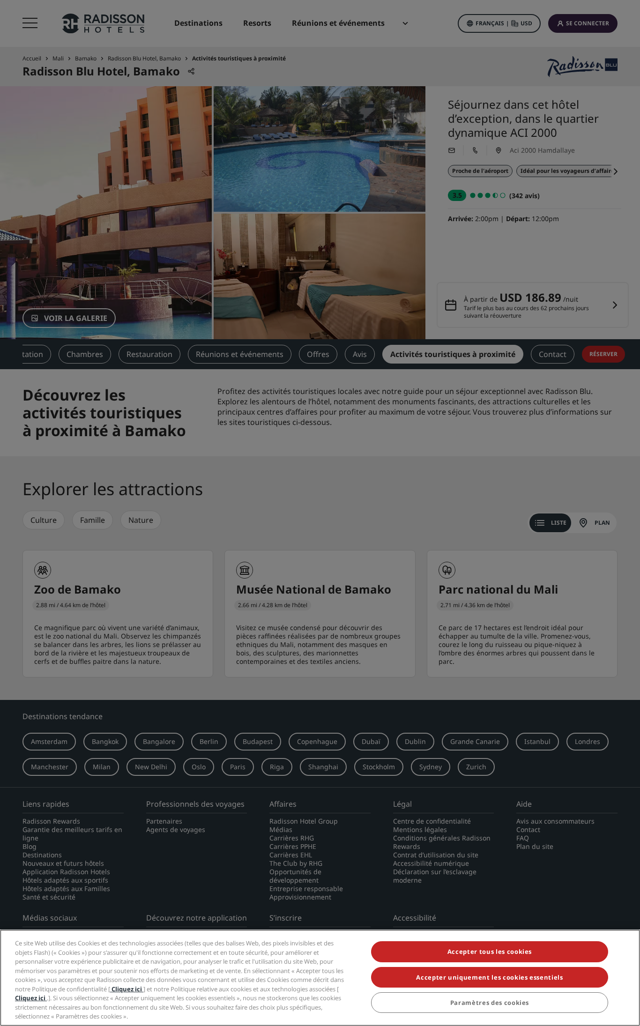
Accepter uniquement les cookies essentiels (489, 977)
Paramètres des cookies (489, 1002)
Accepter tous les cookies (489, 951)
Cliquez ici (126, 989)
